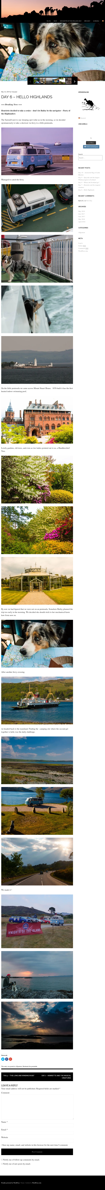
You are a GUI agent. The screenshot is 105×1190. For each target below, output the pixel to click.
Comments (83, 248)
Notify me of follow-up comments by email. (21, 1158)
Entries (82, 246)
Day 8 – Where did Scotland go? (88, 182)
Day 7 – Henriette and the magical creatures (56, 1076)
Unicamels (82, 124)
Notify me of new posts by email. (17, 1162)
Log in (80, 243)
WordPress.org (83, 251)
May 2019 (81, 211)
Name (4, 1120)
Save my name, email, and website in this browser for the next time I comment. (35, 1144)
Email (4, 1128)
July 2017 (81, 214)
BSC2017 (87, 21)
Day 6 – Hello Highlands (86, 190)
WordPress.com (36, 1182)
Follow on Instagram (92, 147)
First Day (89, 201)
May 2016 (81, 219)
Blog (49, 21)
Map (55, 21)
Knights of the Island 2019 (70, 21)
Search (80, 154)
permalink (34, 1065)
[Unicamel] (52, 17)
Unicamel (14, 92)
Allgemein (19, 1065)
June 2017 (81, 216)
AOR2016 (96, 21)
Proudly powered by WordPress (10, 1182)
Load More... (91, 143)
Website (4, 1136)
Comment (5, 1091)
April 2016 (81, 222)
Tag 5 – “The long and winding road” (18, 1074)
